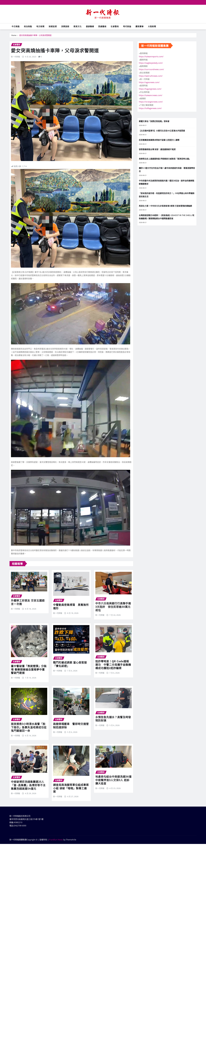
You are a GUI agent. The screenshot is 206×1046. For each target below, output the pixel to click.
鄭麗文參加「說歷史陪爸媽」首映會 (154, 121)
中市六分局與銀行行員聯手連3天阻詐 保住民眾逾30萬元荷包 (113, 607)
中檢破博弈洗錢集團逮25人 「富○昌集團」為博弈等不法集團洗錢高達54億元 (28, 785)
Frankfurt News (56, 839)
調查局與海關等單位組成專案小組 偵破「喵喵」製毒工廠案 (71, 788)
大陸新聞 (152, 26)
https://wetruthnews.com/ (150, 76)
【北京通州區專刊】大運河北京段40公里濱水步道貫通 (162, 130)
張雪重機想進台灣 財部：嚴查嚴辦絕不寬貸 (157, 149)
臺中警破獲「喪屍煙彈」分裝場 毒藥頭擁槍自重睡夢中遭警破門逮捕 (29, 669)
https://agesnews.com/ (149, 82)
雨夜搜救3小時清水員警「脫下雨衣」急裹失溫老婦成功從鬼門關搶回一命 (29, 727)
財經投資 (53, 26)
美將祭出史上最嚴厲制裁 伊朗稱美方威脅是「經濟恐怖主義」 (165, 158)
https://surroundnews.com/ (151, 69)
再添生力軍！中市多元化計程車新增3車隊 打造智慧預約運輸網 (165, 206)
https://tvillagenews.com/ (150, 108)
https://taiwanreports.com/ (151, 56)
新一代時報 (15, 56)
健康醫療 (90, 26)
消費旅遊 (65, 26)
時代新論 (127, 26)
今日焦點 (16, 26)
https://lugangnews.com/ (150, 89)
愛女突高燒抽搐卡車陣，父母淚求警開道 (35, 35)
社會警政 (115, 26)
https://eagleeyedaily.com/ (151, 63)
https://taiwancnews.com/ (150, 95)
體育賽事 (140, 26)
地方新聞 (40, 26)
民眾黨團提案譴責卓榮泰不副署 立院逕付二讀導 (159, 140)
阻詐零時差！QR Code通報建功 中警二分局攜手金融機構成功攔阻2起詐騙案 (113, 664)
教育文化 (78, 26)
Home (13, 35)
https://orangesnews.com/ (151, 101)
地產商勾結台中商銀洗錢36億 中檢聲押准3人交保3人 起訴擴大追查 (114, 780)
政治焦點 (28, 26)
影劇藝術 (102, 26)
